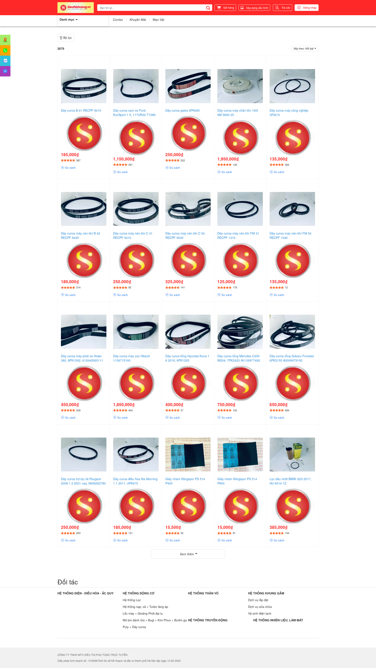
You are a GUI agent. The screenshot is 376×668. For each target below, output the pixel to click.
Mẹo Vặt (158, 19)
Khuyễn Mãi (138, 19)
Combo (118, 19)
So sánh (70, 168)
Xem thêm (187, 554)
